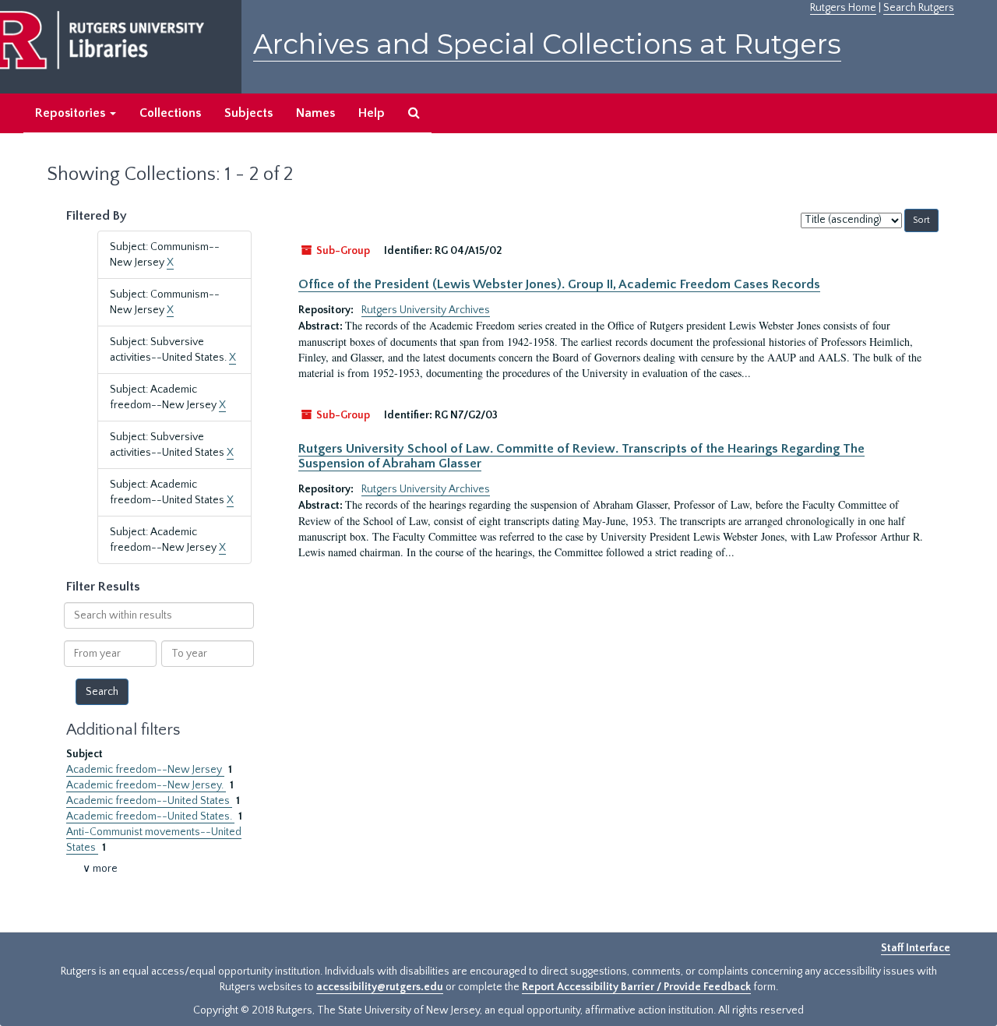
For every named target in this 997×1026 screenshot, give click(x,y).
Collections (170, 113)
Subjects (248, 113)
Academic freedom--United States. (150, 816)
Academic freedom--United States (149, 801)
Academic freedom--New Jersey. (146, 785)
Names (315, 113)
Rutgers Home (843, 8)
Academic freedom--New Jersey (145, 769)
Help (371, 113)
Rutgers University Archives (425, 310)
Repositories (71, 113)
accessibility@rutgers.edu (379, 987)
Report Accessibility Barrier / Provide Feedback (636, 987)
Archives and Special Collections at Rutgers (547, 44)
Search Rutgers (918, 8)
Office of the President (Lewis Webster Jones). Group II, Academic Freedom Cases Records (559, 284)
